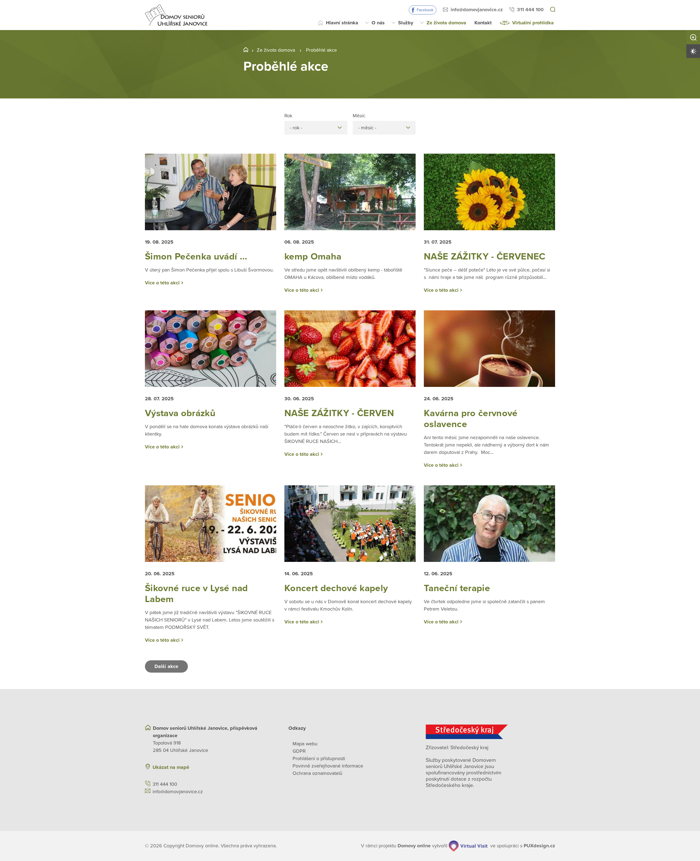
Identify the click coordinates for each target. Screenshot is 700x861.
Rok (288, 116)
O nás (378, 23)
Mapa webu (305, 744)
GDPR (299, 751)
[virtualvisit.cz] (468, 845)
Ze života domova (446, 23)
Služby (405, 23)
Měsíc (359, 116)
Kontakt (483, 23)
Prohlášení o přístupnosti (319, 758)
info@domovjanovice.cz (477, 10)
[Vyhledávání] (552, 10)
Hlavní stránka (342, 23)
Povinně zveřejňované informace (328, 766)
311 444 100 (530, 10)
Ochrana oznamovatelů (317, 773)
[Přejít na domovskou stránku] (176, 15)
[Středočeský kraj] (490, 732)
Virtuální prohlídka (533, 23)
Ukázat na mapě (171, 767)
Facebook (425, 10)
